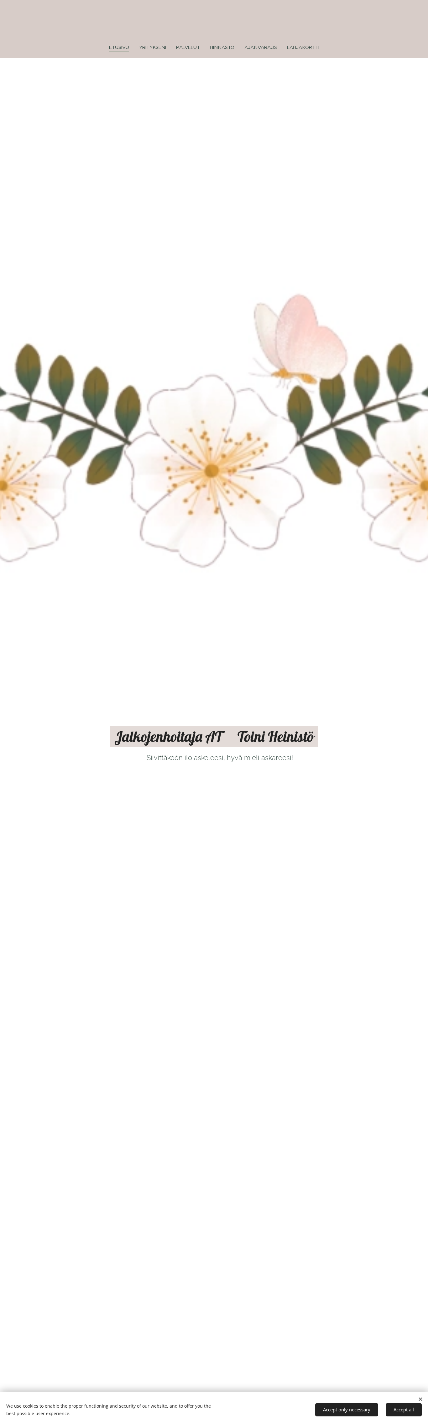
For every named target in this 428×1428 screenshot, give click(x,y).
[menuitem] (121, 47)
